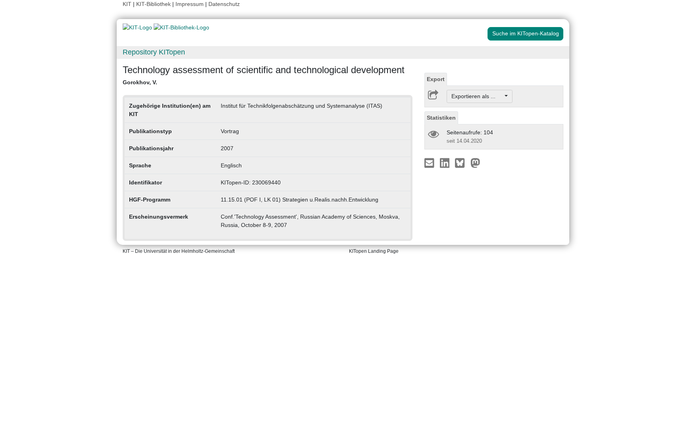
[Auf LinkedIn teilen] (445, 162)
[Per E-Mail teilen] (430, 162)
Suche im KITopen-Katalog (525, 33)
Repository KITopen (154, 52)
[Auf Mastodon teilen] (475, 162)
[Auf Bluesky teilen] (462, 162)
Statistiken (441, 117)
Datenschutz (224, 4)
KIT (127, 4)
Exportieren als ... (477, 96)
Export (436, 79)
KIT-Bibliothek (154, 4)
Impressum (189, 4)
